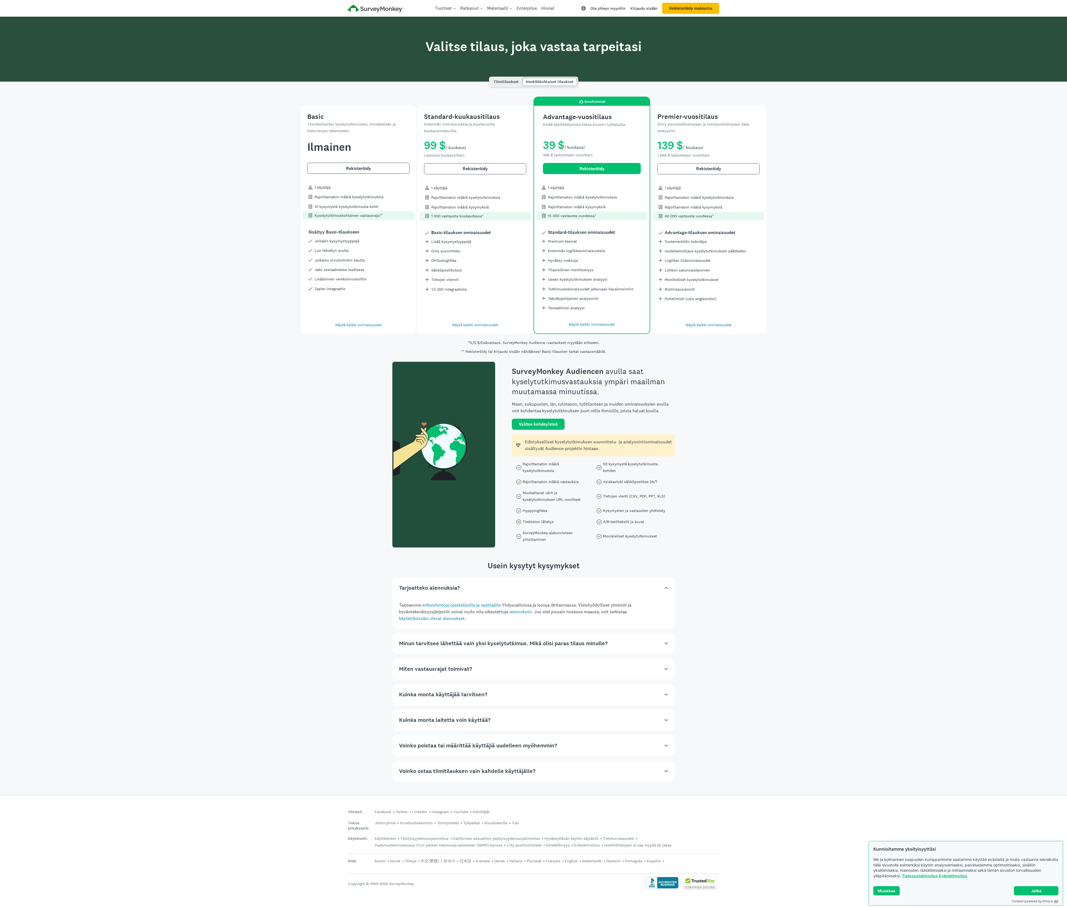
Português (633, 860)
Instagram (440, 811)
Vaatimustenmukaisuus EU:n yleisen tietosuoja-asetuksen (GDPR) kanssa (438, 845)
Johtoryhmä (385, 822)
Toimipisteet (448, 822)
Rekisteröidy (358, 168)
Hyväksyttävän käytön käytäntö (571, 838)
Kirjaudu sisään (643, 8)
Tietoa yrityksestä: (358, 825)
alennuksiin (520, 612)
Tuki (515, 822)
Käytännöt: (358, 838)
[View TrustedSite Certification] (700, 888)
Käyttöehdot (385, 838)
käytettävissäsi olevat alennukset (432, 618)
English (571, 860)
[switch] (492, 79)
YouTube (460, 811)
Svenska (483, 860)
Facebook (383, 811)
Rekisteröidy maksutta (690, 8)
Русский (534, 860)
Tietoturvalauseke (618, 838)
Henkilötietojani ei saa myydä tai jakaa (637, 845)
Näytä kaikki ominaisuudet (358, 324)
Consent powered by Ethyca (1032, 901)
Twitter (402, 811)
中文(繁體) (430, 860)
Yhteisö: (355, 812)
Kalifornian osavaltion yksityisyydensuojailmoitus (496, 838)
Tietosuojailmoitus (920, 875)
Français (553, 860)
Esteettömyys (558, 845)
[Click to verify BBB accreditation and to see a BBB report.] (662, 888)
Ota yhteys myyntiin (607, 8)
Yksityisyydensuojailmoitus (424, 838)
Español (654, 860)
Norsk (395, 860)
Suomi (380, 860)
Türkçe (410, 860)
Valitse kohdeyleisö (538, 424)
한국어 (449, 860)
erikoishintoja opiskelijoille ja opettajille (461, 605)
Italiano (515, 860)
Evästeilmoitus (953, 875)
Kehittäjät (481, 811)
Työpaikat (471, 822)
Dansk (499, 860)
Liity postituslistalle (524, 845)
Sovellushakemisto (416, 822)
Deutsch (613, 860)
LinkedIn (419, 811)
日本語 (465, 860)
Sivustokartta (495, 822)
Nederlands (592, 860)
